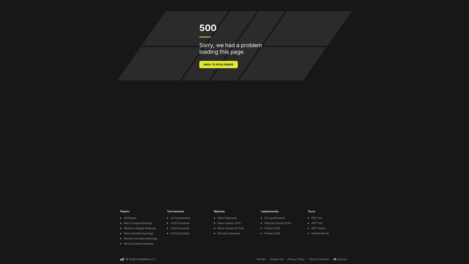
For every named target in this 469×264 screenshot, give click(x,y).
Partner (261, 259)
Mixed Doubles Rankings (139, 243)
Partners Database (229, 233)
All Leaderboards (275, 217)
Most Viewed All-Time (231, 228)
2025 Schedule (180, 228)
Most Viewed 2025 (229, 223)
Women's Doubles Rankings (140, 238)
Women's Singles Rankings (140, 228)
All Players (130, 217)
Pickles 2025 (272, 228)
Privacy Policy (296, 259)
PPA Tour (316, 217)
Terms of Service (319, 259)
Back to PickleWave (218, 64)
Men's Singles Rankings (138, 223)
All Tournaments (180, 217)
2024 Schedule (180, 233)
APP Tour (317, 223)
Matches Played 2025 (278, 223)
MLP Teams (318, 228)
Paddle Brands (320, 233)
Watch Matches (227, 217)
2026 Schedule (180, 223)
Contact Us (276, 259)
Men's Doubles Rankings (138, 233)
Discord (342, 259)
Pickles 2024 (272, 233)
